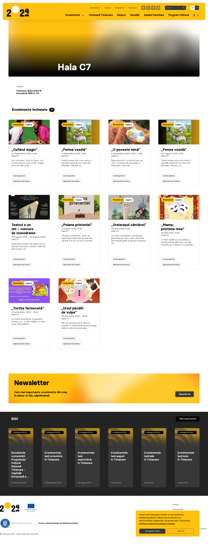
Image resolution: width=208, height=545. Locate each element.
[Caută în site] (184, 8)
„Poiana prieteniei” (76, 225)
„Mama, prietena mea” (172, 227)
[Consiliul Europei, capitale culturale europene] (31, 511)
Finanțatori (120, 8)
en (197, 8)
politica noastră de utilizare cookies (157, 524)
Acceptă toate (152, 531)
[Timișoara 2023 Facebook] (153, 8)
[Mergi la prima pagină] (19, 11)
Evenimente (73, 15)
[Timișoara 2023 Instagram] (148, 8)
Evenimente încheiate (32, 109)
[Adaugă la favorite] (45, 181)
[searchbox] (173, 8)
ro (193, 8)
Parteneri (133, 8)
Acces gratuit (19, 176)
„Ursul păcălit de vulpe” (72, 310)
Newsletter (95, 8)
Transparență (177, 509)
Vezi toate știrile (187, 419)
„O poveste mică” (125, 149)
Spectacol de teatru (21, 181)
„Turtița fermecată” (27, 308)
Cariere (175, 504)
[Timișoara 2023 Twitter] (158, 8)
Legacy (28, 125)
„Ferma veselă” (74, 149)
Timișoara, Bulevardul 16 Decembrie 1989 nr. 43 (28, 92)
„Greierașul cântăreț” (128, 225)
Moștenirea (18, 125)
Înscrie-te (184, 394)
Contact (107, 8)
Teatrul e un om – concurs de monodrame (23, 229)
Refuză (180, 531)
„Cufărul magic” (24, 149)
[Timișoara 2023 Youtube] (143, 8)
